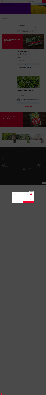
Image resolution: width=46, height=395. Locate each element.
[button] (1, 394)
